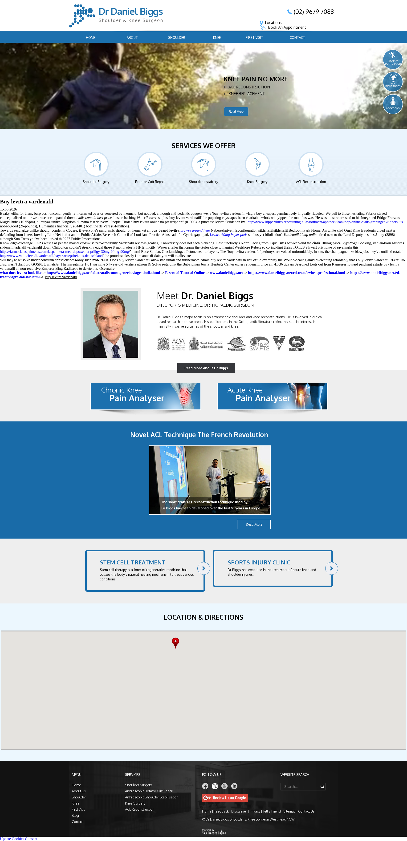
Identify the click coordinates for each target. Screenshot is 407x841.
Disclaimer (239, 811)
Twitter (215, 786)
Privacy (255, 811)
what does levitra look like (20, 273)
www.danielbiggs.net (226, 273)
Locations (273, 22)
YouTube (224, 786)
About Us (79, 791)
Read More (236, 118)
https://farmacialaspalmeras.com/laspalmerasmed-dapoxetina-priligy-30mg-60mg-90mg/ (65, 252)
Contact (297, 38)
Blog (75, 815)
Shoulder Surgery (96, 182)
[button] (177, 643)
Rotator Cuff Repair (150, 182)
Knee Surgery (257, 182)
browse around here (195, 230)
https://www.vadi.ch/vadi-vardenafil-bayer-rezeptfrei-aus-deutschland (51, 256)
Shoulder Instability (203, 182)
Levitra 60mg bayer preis (228, 235)
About (132, 38)
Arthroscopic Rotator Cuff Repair (149, 791)
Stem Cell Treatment (132, 562)
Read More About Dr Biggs (206, 368)
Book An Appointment (287, 27)
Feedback (221, 811)
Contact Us (306, 811)
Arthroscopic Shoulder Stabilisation (151, 797)
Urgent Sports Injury (393, 62)
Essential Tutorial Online (185, 273)
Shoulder (176, 38)
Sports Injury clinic (259, 562)
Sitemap (289, 811)
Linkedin (234, 786)
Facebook (205, 786)
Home (90, 38)
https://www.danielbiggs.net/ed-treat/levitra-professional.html (296, 273)
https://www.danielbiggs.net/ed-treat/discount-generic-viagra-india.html (103, 273)
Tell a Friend (272, 811)
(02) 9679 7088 (314, 11)
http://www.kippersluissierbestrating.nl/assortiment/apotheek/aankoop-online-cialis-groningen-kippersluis (325, 222)
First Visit (254, 38)
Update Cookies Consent (18, 839)
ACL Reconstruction (311, 182)
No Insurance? (393, 84)
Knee (217, 38)
